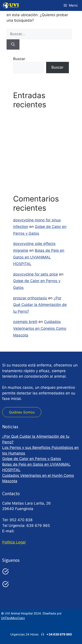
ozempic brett (25, 321)
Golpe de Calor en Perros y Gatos (31, 459)
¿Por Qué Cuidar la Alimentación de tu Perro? (40, 305)
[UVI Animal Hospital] (11, 5)
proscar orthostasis (30, 298)
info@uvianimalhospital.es (38, 531)
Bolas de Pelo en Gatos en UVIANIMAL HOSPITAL (38, 257)
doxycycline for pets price (35, 274)
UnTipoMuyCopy (13, 618)
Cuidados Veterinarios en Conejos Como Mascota (39, 328)
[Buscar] (13, 44)
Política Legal (14, 542)
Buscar (19, 59)
